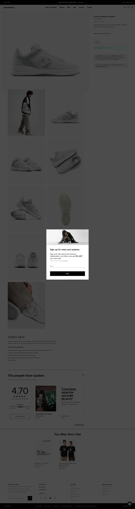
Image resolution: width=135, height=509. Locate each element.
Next (67, 274)
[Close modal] (87, 231)
